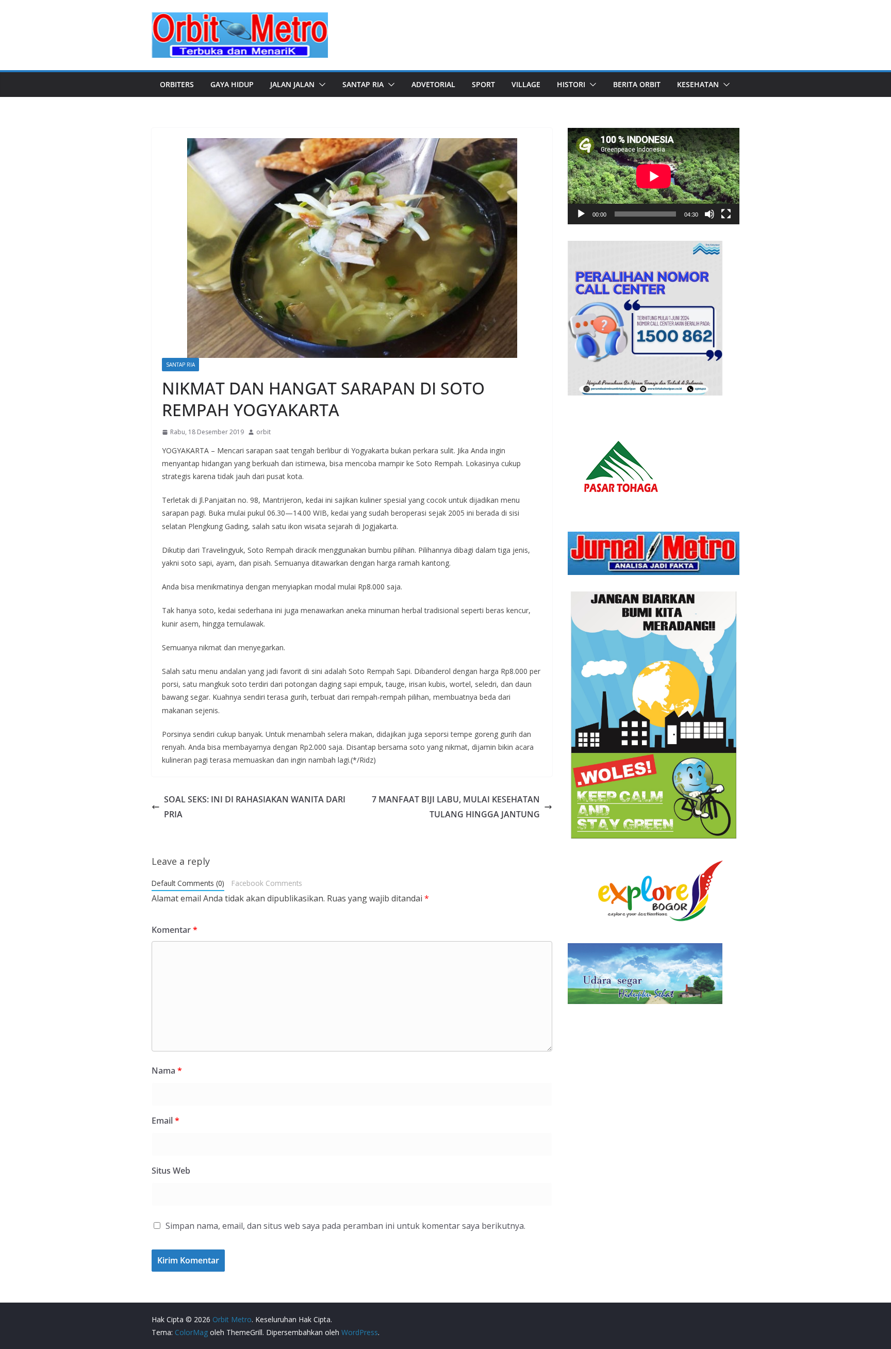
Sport (483, 84)
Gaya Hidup (232, 84)
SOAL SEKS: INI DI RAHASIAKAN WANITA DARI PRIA (254, 807)
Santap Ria (363, 84)
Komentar (174, 929)
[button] (320, 84)
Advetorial (433, 84)
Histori (571, 84)
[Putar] (581, 214)
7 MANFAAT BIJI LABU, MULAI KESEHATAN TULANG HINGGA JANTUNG (456, 807)
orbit (263, 431)
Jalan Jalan (292, 84)
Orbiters (177, 84)
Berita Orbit (637, 84)
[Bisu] (709, 214)
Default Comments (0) (188, 883)
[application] (653, 176)
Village (526, 84)
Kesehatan (698, 84)
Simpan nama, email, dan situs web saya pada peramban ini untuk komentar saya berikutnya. (345, 1225)
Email (165, 1120)
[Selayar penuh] (726, 214)
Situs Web (171, 1170)
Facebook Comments (267, 883)
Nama (167, 1070)
